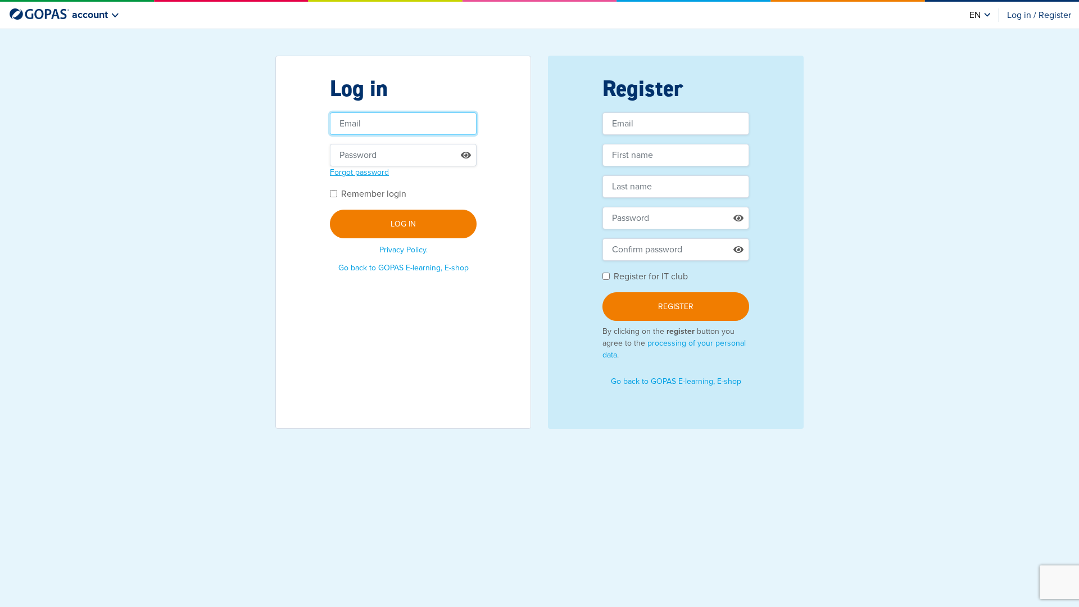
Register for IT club (651, 276)
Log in (403, 224)
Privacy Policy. (403, 250)
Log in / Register (1039, 15)
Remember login (373, 194)
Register (675, 306)
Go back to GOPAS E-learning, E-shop (403, 268)
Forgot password (359, 172)
